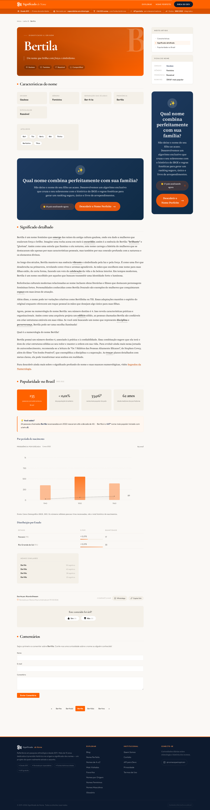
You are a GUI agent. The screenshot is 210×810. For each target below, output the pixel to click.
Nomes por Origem (94, 777)
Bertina (101, 708)
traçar (109, 352)
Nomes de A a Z (93, 762)
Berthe (59, 708)
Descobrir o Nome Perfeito (97, 206)
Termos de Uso (130, 772)
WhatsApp (121, 598)
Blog (88, 752)
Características (163, 38)
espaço (21, 291)
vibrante (77, 262)
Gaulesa (31, 67)
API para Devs (130, 762)
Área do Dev (183, 4)
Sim (73, 618)
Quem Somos (130, 752)
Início (19, 21)
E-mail (19, 664)
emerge (57, 237)
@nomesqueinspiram (176, 762)
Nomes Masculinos (94, 787)
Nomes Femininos (94, 782)
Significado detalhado (166, 43)
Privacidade (129, 767)
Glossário (90, 792)
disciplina (122, 319)
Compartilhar (78, 67)
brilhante (134, 241)
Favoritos (90, 772)
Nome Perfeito (163, 4)
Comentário (21, 675)
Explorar (147, 4)
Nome (19, 653)
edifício (81, 315)
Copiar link (137, 598)
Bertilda (90, 708)
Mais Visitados (92, 767)
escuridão (89, 241)
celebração (76, 271)
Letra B (26, 21)
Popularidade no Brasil (166, 47)
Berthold (69, 708)
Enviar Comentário (28, 695)
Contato (127, 757)
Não (90, 618)
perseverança (24, 324)
